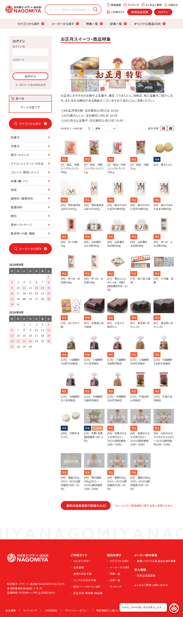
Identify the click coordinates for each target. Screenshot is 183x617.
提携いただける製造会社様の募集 (156, 561)
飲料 (14, 216)
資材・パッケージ (21, 224)
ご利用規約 (50, 610)
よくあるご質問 (154, 5)
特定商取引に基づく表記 (110, 610)
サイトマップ (30, 610)
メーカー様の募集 (145, 555)
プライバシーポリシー (77, 610)
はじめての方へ (82, 561)
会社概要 (10, 610)
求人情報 (140, 569)
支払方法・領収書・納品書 (88, 593)
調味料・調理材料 (22, 198)
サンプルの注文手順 (84, 580)
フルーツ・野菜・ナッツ (25, 172)
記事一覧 (116, 24)
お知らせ (173, 5)
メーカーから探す (62, 24)
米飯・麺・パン (20, 181)
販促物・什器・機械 (23, 233)
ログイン (163, 12)
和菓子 (15, 137)
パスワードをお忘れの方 (32, 85)
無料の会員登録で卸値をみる (85, 505)
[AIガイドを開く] (174, 608)
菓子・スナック (20, 155)
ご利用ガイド (118, 12)
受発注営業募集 (146, 575)
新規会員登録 (139, 12)
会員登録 (78, 567)
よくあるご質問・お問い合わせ (151, 585)
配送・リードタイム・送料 (87, 586)
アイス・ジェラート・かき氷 (27, 163)
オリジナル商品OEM (147, 24)
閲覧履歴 (116, 5)
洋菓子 (15, 146)
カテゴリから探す (28, 24)
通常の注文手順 (82, 573)
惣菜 (14, 190)
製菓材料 (17, 207)
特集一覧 (92, 24)
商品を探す (114, 555)
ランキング (133, 5)
